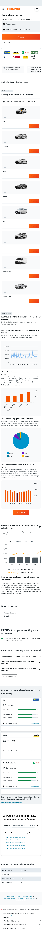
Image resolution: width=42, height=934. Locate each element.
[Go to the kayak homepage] (13, 9)
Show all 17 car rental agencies (11, 802)
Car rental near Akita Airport (14, 840)
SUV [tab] (26, 541)
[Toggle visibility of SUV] (9, 456)
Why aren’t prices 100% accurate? (15, 928)
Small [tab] (10, 541)
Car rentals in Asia (27, 896)
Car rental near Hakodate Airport (16, 837)
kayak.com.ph (11, 896)
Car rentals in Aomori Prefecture (26, 898)
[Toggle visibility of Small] (10, 453)
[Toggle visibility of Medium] (25, 456)
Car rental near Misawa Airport (15, 845)
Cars (18, 896)
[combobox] (8, 19)
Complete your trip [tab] (20, 825)
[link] (21, 512)
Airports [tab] (7, 825)
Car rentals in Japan (9, 898)
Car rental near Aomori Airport (15, 843)
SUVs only (7, 42)
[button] (3, 9)
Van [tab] (32, 541)
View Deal (34, 126)
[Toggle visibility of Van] (24, 453)
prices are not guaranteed (10, 915)
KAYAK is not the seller (11, 921)
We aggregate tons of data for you (15, 925)
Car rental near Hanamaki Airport (16, 848)
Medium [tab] (18, 541)
